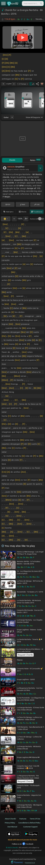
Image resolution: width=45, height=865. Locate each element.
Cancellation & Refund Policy (29, 823)
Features (22, 819)
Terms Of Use (35, 819)
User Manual (12, 827)
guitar (6, 117)
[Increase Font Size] (25, 218)
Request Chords (25, 655)
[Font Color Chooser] (5, 218)
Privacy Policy (10, 823)
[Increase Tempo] (14, 84)
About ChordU (10, 819)
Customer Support (30, 827)
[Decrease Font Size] (14, 218)
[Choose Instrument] (12, 117)
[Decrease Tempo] (3, 84)
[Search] (41, 3)
